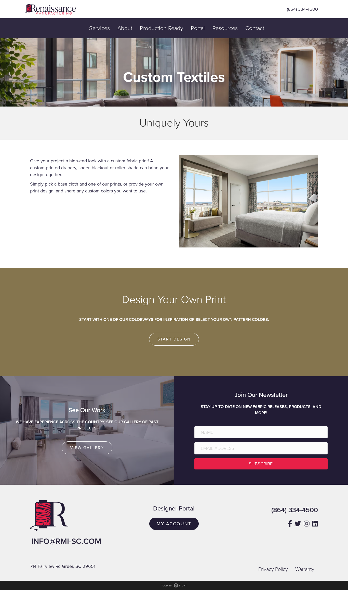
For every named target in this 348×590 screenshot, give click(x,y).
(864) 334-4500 (302, 9)
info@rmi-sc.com (66, 541)
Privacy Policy (273, 569)
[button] (261, 463)
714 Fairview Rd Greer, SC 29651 (62, 566)
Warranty (304, 569)
